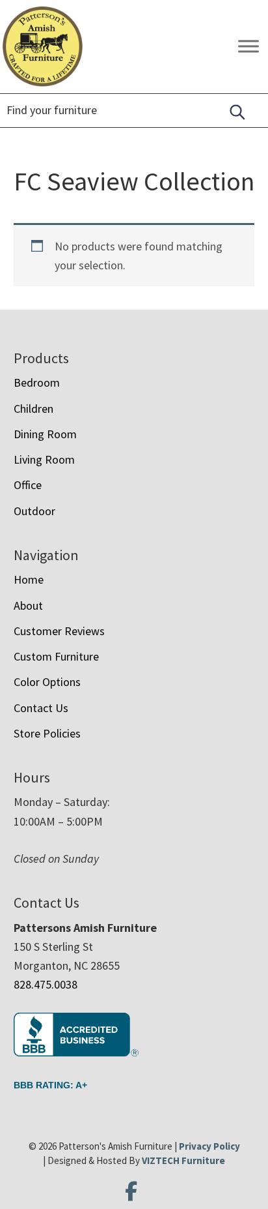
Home (29, 579)
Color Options (47, 681)
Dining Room (45, 433)
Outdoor (34, 510)
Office (28, 484)
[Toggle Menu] (248, 46)
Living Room (44, 459)
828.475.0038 (45, 984)
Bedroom (37, 382)
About (28, 605)
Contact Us (41, 707)
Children (33, 408)
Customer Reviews (59, 630)
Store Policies (47, 733)
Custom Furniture (56, 656)
